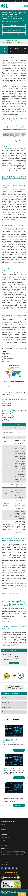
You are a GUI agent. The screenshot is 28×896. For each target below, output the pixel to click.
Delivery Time (5, 702)
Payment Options (6, 707)
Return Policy (5, 845)
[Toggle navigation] (26, 6)
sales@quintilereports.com (9, 645)
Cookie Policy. (16, 891)
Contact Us (4, 826)
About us (4, 824)
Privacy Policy (5, 840)
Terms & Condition (6, 837)
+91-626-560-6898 (8, 858)
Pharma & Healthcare (11, 40)
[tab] (4, 50)
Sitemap (4, 832)
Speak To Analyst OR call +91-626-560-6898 (14, 688)
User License (5, 697)
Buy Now (14, 663)
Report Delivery (6, 712)
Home (2, 40)
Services (4, 829)
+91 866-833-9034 (8, 860)
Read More (17, 750)
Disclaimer (4, 842)
